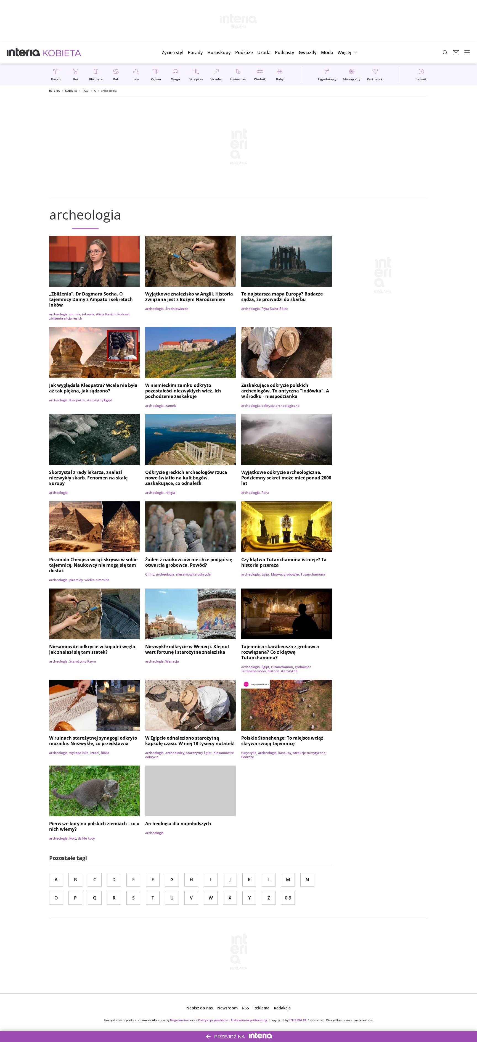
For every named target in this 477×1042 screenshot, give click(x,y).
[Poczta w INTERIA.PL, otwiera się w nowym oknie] (456, 52)
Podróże (247, 757)
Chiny (149, 574)
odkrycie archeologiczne (280, 405)
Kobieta (71, 91)
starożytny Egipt (99, 400)
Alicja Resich (106, 314)
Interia (54, 91)
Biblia (105, 752)
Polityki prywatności (213, 1020)
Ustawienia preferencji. (249, 1020)
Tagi (85, 91)
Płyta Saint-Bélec (274, 308)
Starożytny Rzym (82, 661)
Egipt (265, 574)
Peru (265, 492)
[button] (219, 52)
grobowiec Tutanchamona (304, 574)
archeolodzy (174, 752)
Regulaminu (179, 1020)
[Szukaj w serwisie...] (445, 52)
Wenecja (172, 661)
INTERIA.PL (298, 1020)
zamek (170, 405)
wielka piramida (96, 579)
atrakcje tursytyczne (309, 752)
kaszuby (284, 752)
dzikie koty (86, 838)
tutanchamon (282, 666)
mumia (74, 314)
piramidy (76, 579)
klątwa (276, 574)
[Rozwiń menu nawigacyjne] (467, 52)
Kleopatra (77, 400)
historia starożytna (282, 671)
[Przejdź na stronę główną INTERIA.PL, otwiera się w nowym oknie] (24, 52)
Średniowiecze (176, 308)
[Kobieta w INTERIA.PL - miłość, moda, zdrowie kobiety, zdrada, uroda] (62, 52)
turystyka (248, 752)
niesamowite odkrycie (193, 574)
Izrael (94, 752)
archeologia (58, 314)
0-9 (288, 898)
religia (170, 492)
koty (72, 838)
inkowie (88, 314)
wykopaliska (79, 752)
